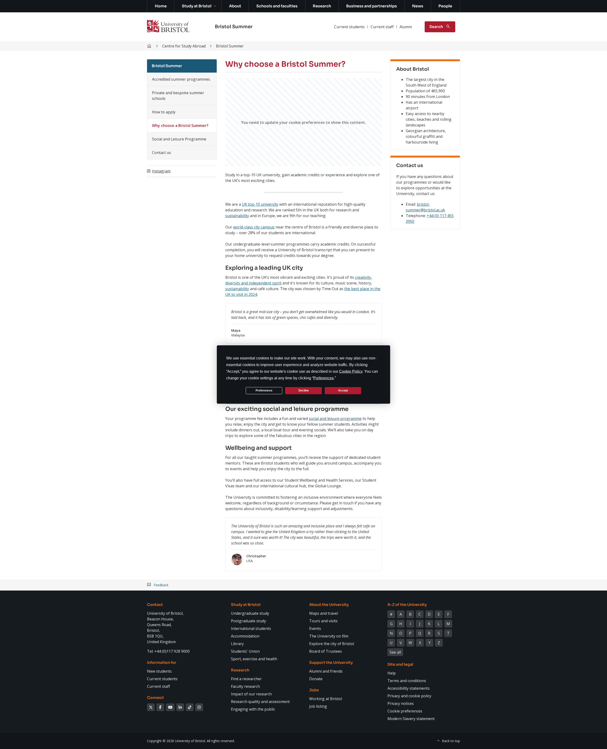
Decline (304, 390)
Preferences (264, 390)
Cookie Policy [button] (350, 371)
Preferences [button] (323, 378)
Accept (343, 390)
